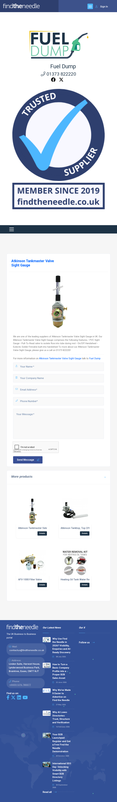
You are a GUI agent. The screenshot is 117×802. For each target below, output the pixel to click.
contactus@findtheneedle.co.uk (26, 650)
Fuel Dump (63, 66)
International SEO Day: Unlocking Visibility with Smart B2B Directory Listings (61, 772)
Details (42, 533)
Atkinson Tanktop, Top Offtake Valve (81, 528)
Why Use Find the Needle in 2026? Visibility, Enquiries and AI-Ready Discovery (61, 645)
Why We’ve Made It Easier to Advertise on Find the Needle (61, 695)
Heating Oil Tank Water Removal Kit (80, 579)
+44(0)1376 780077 (20, 685)
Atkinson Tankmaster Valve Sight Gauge (60, 358)
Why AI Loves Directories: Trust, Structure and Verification (61, 717)
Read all (47, 792)
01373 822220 (60, 74)
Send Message (25, 459)
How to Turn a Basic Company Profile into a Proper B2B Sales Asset (60, 671)
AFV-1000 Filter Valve (30, 579)
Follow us (84, 642)
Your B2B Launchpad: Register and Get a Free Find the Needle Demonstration (61, 743)
